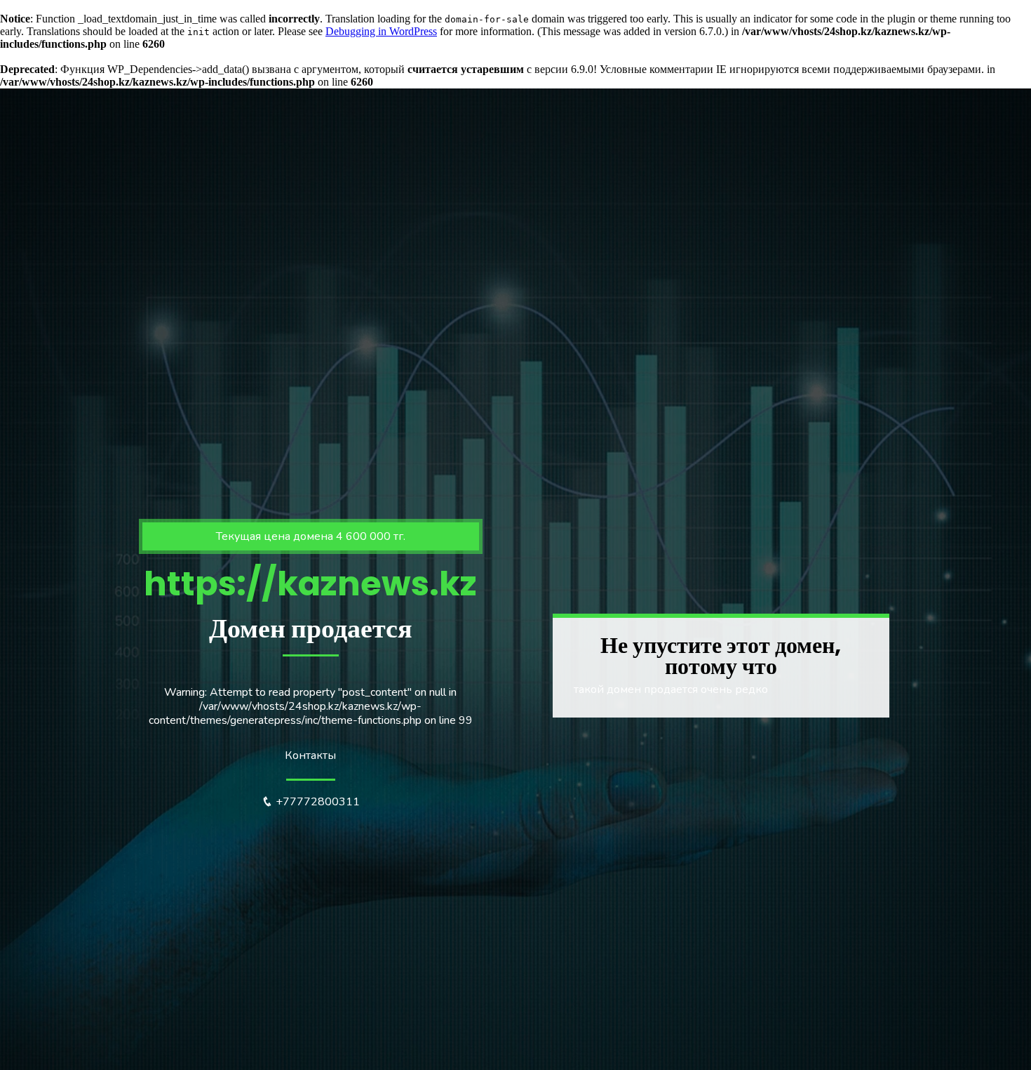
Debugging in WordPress (381, 31)
